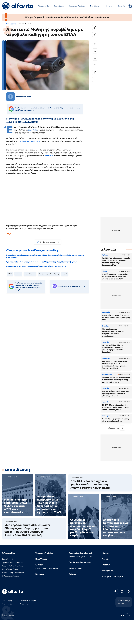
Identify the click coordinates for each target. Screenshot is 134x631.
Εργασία (109, 6)
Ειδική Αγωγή (7, 572)
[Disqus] (49, 327)
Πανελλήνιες (95, 6)
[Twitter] (94, 51)
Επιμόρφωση (107, 570)
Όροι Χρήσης (7, 600)
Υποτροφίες (19, 572)
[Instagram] (122, 591)
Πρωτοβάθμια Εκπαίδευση (12, 562)
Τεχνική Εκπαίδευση (10, 569)
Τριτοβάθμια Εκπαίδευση (80, 562)
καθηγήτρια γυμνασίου (30, 141)
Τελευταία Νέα (43, 6)
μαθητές (18, 274)
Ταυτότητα (24, 604)
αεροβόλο (32, 130)
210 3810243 (122, 604)
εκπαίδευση (17, 469)
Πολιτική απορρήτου (28, 600)
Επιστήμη (106, 565)
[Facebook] (94, 43)
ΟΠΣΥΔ (92, 557)
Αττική (64, 274)
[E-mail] (94, 79)
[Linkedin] (94, 58)
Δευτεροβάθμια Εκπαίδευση (49, 274)
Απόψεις (105, 559)
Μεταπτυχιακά (75, 568)
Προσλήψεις (53, 568)
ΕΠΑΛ (10, 274)
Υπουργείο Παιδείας (77, 6)
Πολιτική (72, 574)
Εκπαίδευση (59, 6)
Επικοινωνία (7, 604)
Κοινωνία (121, 6)
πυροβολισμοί (30, 274)
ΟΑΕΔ (44, 568)
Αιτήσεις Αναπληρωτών (78, 557)
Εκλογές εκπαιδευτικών (11, 576)
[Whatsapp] (94, 72)
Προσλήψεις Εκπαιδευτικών (81, 553)
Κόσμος (105, 553)
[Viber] (94, 65)
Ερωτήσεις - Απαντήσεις (112, 576)
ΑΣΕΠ (37, 568)
